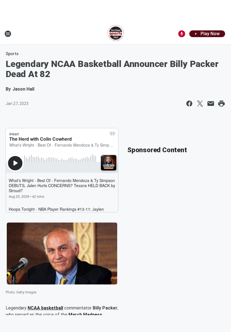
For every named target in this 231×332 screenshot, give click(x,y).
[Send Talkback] (181, 33)
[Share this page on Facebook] (189, 103)
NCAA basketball (45, 308)
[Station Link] (115, 34)
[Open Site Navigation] (8, 33)
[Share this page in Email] (211, 103)
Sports (12, 53)
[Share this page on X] (200, 103)
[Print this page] (221, 103)
